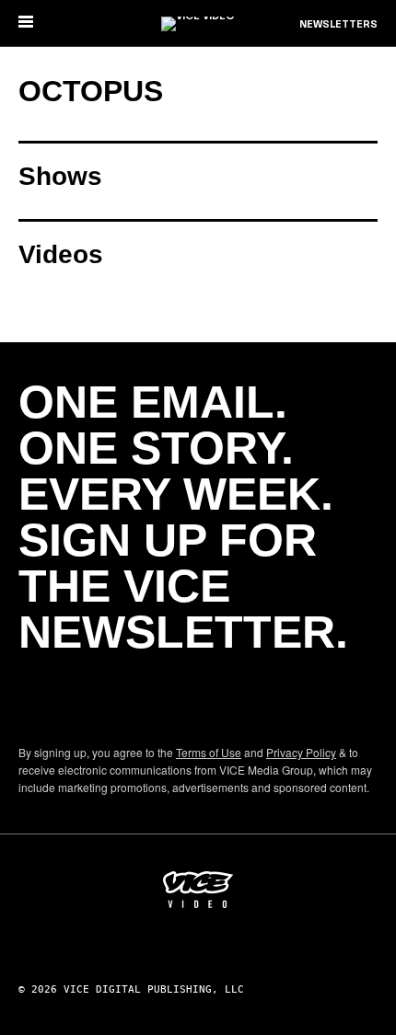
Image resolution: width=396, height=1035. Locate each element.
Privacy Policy (301, 752)
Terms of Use (208, 752)
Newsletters (338, 24)
